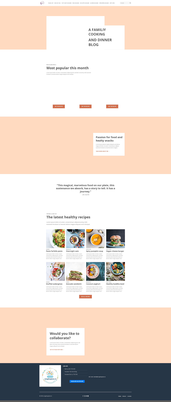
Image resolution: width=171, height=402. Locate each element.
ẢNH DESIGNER (75, 3)
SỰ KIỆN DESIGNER (94, 3)
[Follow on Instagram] (84, 396)
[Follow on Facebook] (83, 396)
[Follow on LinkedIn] (88, 396)
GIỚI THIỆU (112, 3)
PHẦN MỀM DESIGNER (104, 3)
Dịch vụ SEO (68, 369)
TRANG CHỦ (50, 3)
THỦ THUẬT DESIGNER (66, 3)
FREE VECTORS (57, 3)
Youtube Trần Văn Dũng (71, 371)
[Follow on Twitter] (86, 396)
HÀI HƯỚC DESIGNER (84, 3)
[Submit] (130, 3)
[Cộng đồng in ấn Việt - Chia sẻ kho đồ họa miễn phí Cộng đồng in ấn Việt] (42, 3)
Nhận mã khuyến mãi (77, 381)
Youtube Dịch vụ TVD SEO (71, 374)
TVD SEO (73, 369)
